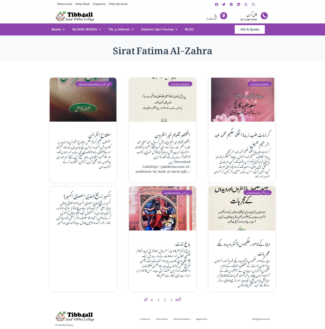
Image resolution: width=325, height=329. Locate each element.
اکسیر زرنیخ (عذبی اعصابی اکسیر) (87, 195)
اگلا (146, 298)
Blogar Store (201, 318)
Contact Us (145, 318)
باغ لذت (182, 242)
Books (56, 29)
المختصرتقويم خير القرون (172, 134)
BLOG (189, 29)
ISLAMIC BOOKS (84, 29)
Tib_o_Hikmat (119, 29)
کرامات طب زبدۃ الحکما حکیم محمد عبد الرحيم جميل (242, 139)
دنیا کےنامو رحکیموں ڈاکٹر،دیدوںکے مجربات (243, 247)
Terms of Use (162, 318)
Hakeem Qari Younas (157, 29)
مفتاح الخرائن (100, 134)
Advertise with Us (181, 318)
